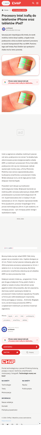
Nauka (24, 385)
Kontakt (5, 406)
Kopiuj (31, 352)
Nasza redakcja (7, 402)
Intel (21, 316)
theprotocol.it (6, 421)
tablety (24, 320)
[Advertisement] (20, 233)
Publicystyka (27, 389)
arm (16, 316)
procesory (7, 320)
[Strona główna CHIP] (16, 3)
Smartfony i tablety (20, 10)
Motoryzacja (6, 392)
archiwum (9, 28)
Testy (4, 389)
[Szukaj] (33, 3)
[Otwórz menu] (37, 3)
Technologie (6, 385)
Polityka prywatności (9, 410)
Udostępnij (7, 347)
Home (6, 10)
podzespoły (30, 316)
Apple (10, 316)
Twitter (6, 352)
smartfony (16, 320)
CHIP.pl (9, 418)
